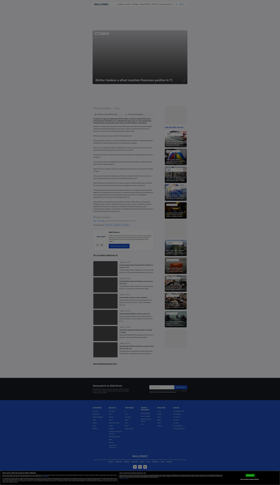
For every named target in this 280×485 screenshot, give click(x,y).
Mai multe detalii (45, 476)
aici (101, 479)
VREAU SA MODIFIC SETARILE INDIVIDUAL (249, 479)
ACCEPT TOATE (250, 475)
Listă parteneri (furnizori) (124, 478)
